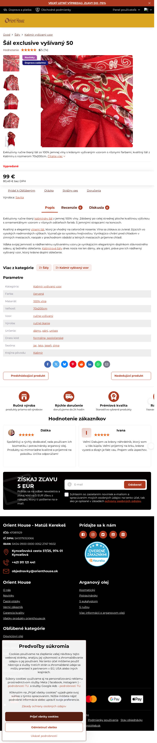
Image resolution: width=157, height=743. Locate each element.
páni (45, 330)
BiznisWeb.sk (91, 725)
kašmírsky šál (43, 218)
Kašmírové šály (52, 248)
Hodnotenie (11, 50)
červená (38, 293)
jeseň (48, 345)
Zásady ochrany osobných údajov (44, 706)
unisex (53, 330)
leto (40, 345)
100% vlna (39, 301)
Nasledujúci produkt (128, 375)
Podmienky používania (103, 720)
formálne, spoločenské (48, 338)
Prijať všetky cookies (44, 716)
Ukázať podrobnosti (44, 736)
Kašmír (38, 352)
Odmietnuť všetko (44, 727)
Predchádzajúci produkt (28, 375)
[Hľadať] (131, 20)
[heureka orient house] (97, 565)
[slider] (28, 50)
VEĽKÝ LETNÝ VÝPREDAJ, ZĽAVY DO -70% (77, 3)
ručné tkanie (41, 323)
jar (35, 345)
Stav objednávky (132, 720)
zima (56, 345)
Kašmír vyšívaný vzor (47, 286)
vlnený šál (37, 229)
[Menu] (149, 20)
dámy (37, 330)
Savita (20, 197)
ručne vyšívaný (43, 316)
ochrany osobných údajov (123, 501)
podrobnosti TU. (18, 686)
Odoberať (134, 484)
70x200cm (40, 308)
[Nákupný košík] (140, 20)
